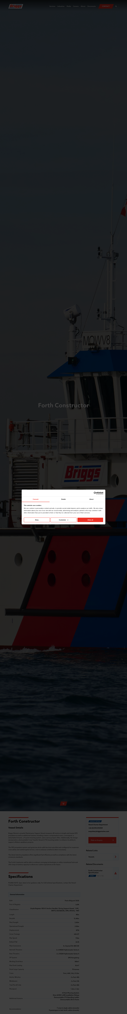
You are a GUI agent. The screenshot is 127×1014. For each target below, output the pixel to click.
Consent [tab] (35, 499)
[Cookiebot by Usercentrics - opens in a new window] (95, 493)
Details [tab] (63, 499)
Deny (36, 520)
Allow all (90, 520)
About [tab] (91, 499)
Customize (62, 520)
